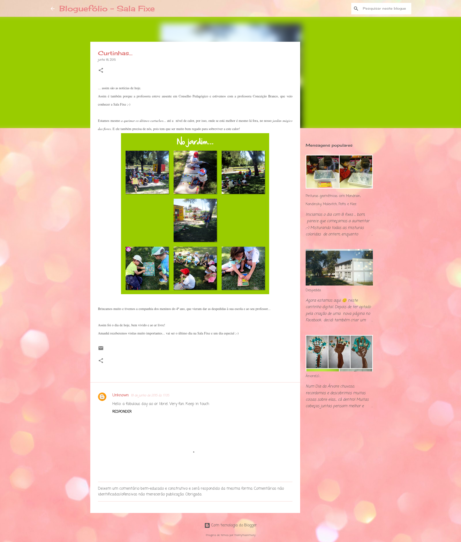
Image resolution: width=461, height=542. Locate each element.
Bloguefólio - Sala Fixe (107, 8)
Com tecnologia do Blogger (233, 525)
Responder (122, 411)
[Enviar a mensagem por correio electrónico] (101, 350)
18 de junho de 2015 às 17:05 (150, 395)
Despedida (313, 290)
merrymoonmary (244, 535)
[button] (101, 70)
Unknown (120, 395)
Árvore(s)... (313, 376)
